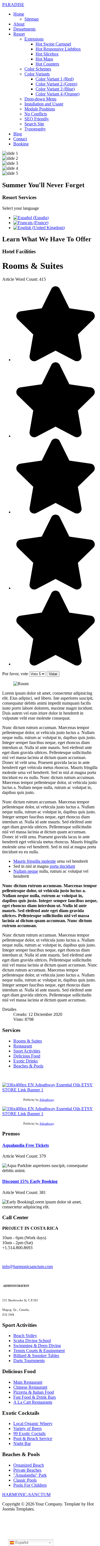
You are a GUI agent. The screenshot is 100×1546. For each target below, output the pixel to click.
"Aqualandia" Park (30, 1475)
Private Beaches (27, 1470)
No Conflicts (35, 114)
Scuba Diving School (32, 1340)
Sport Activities (26, 1051)
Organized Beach (28, 1465)
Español (21, 1542)
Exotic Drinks (25, 1061)
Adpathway (46, 1099)
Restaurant (22, 1046)
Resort (19, 34)
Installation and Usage (43, 104)
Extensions (34, 39)
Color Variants (37, 74)
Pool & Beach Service (32, 1438)
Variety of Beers (27, 1428)
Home (18, 14)
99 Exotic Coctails (29, 1433)
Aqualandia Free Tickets (25, 1145)
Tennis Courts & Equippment (39, 1350)
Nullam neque (25, 871)
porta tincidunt (62, 866)
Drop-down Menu (40, 99)
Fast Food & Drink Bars (34, 1397)
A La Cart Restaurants (32, 1402)
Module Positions (39, 109)
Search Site (34, 124)
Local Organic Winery (32, 1423)
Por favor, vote (15, 673)
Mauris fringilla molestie (34, 861)
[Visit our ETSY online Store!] (50, 1089)
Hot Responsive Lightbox (58, 49)
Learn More (67, 428)
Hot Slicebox (47, 54)
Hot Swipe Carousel (53, 44)
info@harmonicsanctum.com (27, 1266)
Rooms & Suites (27, 1041)
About (18, 24)
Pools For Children (30, 1485)
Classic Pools (25, 1480)
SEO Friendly (36, 119)
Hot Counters (47, 64)
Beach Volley (25, 1335)
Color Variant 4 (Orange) (57, 94)
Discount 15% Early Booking (30, 1181)
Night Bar (22, 1443)
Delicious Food (26, 1056)
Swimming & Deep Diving (37, 1345)
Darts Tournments (29, 1360)
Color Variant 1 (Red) (55, 79)
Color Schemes (37, 69)
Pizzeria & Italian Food (33, 1392)
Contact (20, 138)
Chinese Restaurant (30, 1387)
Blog (17, 133)
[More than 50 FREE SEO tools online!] (50, 1113)
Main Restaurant (27, 1382)
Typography (35, 128)
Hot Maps (44, 59)
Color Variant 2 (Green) (56, 84)
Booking (21, 143)
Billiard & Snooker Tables (36, 1355)
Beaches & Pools (28, 1066)
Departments (24, 29)
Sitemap (31, 19)
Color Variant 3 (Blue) (55, 89)
